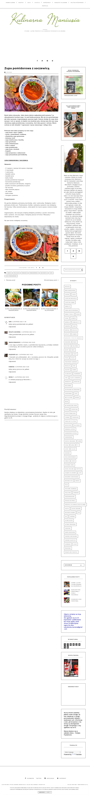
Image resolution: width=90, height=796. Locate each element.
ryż (79, 512)
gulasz (73, 449)
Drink (66, 318)
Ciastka (67, 294)
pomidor (24, 273)
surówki (72, 516)
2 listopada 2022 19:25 (26, 354)
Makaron (67, 342)
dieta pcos (68, 425)
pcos (66, 484)
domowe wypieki (70, 429)
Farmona (11, 367)
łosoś (75, 544)
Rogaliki (67, 365)
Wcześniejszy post (50, 280)
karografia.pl (83, 784)
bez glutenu (69, 397)
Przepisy (21, 2)
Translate (78, 754)
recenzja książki (70, 512)
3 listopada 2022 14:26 (22, 367)
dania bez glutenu (70, 421)
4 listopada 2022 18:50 (22, 377)
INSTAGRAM (50, 778)
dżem (72, 445)
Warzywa (77, 381)
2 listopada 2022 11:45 (19, 321)
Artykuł (67, 286)
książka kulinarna (70, 472)
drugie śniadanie (70, 441)
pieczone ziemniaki (70, 488)
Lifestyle (37, 2)
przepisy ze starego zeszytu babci (75, 504)
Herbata (73, 318)
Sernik (74, 369)
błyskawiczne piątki (71, 405)
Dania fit (67, 306)
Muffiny (67, 346)
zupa (51, 273)
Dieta (29, 2)
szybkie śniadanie (70, 524)
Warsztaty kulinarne (60, 2)
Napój (67, 350)
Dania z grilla (69, 314)
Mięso (75, 342)
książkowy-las (13, 354)
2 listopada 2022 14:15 (28, 332)
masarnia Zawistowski (71, 476)
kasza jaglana (69, 468)
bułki (66, 401)
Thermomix (77, 373)
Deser (78, 314)
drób (79, 441)
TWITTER (38, 778)
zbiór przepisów (70, 532)
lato (80, 472)
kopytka (78, 468)
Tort (66, 377)
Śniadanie (68, 548)
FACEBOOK (30, 778)
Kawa (74, 326)
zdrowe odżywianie (71, 536)
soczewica (44, 273)
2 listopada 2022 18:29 (28, 342)
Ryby (74, 365)
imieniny (67, 453)
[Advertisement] (45, 46)
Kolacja (74, 330)
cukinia (67, 417)
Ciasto (74, 294)
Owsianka (68, 353)
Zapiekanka (68, 393)
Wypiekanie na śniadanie (72, 389)
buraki (77, 397)
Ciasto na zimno (70, 302)
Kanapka (67, 326)
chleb (67, 409)
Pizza (66, 357)
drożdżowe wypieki (71, 433)
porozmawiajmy (70, 496)
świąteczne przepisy (71, 552)
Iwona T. (11, 377)
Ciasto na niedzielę (71, 298)
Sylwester (68, 373)
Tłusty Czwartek (75, 377)
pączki (67, 508)
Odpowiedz (12, 327)
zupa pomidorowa (11, 276)
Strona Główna (10, 2)
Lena (10, 321)
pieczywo (68, 492)
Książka (74, 334)
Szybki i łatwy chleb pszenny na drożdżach (76, 584)
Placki (73, 357)
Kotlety (67, 334)
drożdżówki (68, 437)
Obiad (9, 273)
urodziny (68, 528)
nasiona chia (69, 480)
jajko (73, 461)
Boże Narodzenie (70, 290)
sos (66, 516)
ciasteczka (74, 409)
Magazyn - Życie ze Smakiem (73, 338)
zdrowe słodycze (70, 540)
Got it (49, 792)
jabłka (67, 461)
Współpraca (47, 2)
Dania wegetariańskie (71, 310)
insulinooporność (70, 457)
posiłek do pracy (70, 500)
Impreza (67, 322)
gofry (67, 449)
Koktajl (67, 330)
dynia (66, 445)
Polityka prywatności (77, 2)
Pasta (75, 353)
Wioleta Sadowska (15, 332)
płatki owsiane (76, 508)
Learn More (42, 792)
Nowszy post (10, 280)
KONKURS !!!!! (76, 322)
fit (77, 445)
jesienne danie (69, 464)
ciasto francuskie (70, 413)
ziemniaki (68, 544)
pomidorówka (33, 273)
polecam (16, 273)
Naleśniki (75, 346)
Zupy (76, 393)
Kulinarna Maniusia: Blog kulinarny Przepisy (28, 784)
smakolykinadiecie (14, 342)
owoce (77, 480)
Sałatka (67, 369)
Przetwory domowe (71, 361)
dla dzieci (77, 425)
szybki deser (69, 520)
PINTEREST (62, 778)
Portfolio (45, 5)
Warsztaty (68, 381)
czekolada (75, 417)
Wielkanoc (68, 385)
